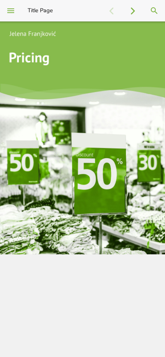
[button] (111, 10)
